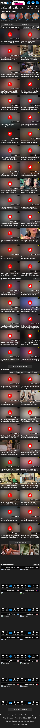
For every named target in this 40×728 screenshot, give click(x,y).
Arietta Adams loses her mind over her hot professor (30, 224)
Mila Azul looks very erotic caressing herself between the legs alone (9, 420)
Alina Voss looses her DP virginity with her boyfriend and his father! (9, 91)
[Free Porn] (6, 2)
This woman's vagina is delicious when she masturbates (8, 257)
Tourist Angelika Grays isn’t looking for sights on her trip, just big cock (30, 274)
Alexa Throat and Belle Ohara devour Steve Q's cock (8, 158)
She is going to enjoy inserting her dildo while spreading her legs (29, 503)
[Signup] (33, 2)
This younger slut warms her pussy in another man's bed (10, 519)
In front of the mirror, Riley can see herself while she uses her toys (9, 343)
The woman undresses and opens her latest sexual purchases (30, 293)
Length (35, 372)
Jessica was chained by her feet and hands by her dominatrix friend (10, 274)
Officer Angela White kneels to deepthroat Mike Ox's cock (10, 42)
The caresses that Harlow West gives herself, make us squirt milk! (30, 403)
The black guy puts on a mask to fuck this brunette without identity (29, 343)
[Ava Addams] (24, 690)
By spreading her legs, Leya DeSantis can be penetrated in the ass (10, 360)
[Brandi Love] (24, 643)
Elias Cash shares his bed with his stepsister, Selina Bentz (9, 224)
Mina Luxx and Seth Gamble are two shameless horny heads (30, 174)
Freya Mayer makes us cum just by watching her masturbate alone (10, 403)
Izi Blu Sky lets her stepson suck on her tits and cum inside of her (10, 536)
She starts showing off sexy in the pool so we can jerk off (10, 470)
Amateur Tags (29, 715)
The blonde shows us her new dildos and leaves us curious (9, 310)
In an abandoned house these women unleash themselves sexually (8, 191)
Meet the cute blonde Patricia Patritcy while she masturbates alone (29, 420)
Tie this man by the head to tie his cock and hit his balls (30, 360)
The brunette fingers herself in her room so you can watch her (10, 436)
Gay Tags (11, 715)
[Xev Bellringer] (24, 667)
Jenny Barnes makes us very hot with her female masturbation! (8, 503)
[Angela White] (24, 597)
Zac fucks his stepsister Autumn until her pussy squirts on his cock (28, 257)
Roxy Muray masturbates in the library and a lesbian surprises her (30, 58)
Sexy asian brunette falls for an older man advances (30, 158)
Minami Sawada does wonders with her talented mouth (29, 141)
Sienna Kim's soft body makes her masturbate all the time (9, 453)
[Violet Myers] (24, 573)
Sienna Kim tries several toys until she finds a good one (30, 436)
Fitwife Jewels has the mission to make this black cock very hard (9, 75)
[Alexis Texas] (5, 690)
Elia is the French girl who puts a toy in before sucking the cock (30, 241)
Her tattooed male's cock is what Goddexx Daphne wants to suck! (30, 310)
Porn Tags (3, 715)
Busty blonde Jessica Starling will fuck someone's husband (28, 42)
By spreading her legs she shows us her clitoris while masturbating (30, 453)
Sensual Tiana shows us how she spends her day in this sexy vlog (30, 536)
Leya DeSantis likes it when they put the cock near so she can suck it (10, 326)
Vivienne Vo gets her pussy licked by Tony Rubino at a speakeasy (30, 108)
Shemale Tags (19, 715)
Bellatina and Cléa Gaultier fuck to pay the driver (29, 191)
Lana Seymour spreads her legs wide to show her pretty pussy (30, 519)
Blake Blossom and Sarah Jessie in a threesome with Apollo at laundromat (29, 125)
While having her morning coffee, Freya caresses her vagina (29, 486)
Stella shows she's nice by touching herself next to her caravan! (30, 470)
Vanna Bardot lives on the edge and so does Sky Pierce (9, 58)
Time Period (20, 372)
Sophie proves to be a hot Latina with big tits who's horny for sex (9, 174)
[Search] (28, 2)
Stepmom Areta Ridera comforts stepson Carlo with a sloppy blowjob (10, 208)
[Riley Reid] (4, 596)
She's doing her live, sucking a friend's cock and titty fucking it (10, 125)
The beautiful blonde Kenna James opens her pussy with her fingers (30, 387)
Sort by (35, 278)
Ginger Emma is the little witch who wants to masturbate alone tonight (9, 387)
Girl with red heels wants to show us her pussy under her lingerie (10, 108)
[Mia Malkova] (5, 644)
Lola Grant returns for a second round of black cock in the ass (30, 208)
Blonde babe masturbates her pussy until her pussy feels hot (9, 486)
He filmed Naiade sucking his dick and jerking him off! (30, 326)
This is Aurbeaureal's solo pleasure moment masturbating (9, 241)
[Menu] (37, 2)
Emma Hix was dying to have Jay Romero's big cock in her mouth (10, 141)
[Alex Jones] (24, 619)
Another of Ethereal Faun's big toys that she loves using (9, 293)
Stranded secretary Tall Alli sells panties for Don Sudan (30, 75)
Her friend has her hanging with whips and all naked (30, 91)
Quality (28, 372)
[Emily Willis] (5, 619)
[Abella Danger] (5, 574)
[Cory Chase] (5, 667)
